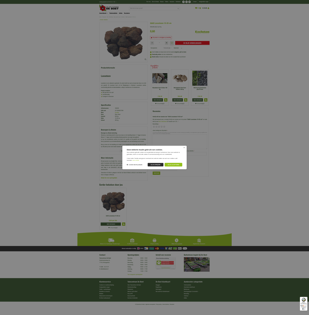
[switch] (303, 309)
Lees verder (135, 160)
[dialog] (154, 157)
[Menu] (306, 298)
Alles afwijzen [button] (155, 164)
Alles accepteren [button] (173, 164)
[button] (134, 165)
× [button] (184, 147)
